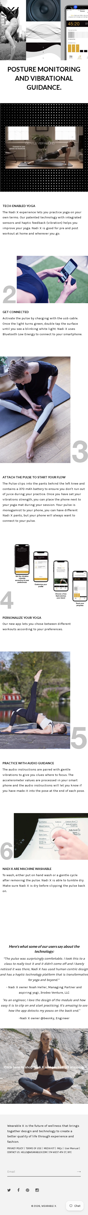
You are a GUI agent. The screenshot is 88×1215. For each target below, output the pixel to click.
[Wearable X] (11, 10)
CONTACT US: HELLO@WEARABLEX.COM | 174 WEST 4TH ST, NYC (39, 1152)
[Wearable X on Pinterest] (27, 1190)
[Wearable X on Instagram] (37, 1190)
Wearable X (48, 1205)
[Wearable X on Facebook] (18, 1190)
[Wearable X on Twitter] (9, 1190)
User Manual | (72, 1148)
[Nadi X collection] (44, 1066)
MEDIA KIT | (50, 1148)
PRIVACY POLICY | (16, 1148)
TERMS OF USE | (34, 1148)
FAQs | (60, 1148)
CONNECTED (19, 312)
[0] (72, 10)
